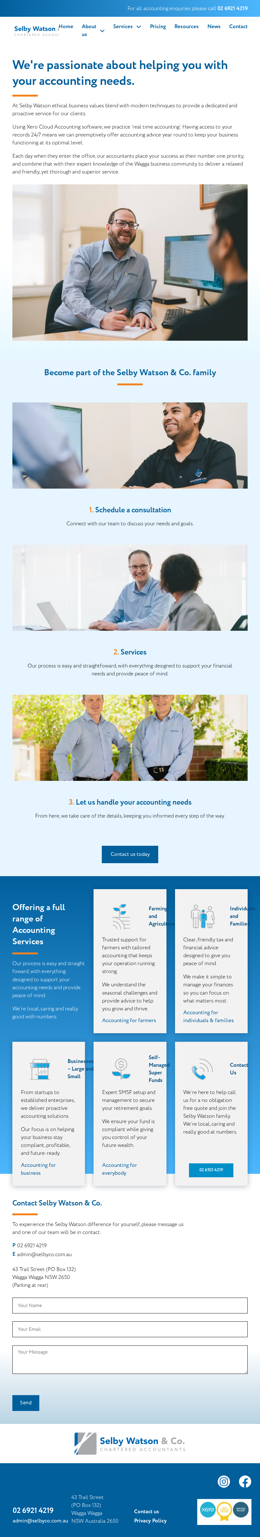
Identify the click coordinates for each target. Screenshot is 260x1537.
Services (123, 26)
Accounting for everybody (119, 1169)
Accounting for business (38, 1169)
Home (66, 26)
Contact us (146, 1511)
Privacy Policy (150, 1521)
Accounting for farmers (129, 1020)
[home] (35, 31)
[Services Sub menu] (138, 26)
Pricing (158, 26)
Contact (238, 26)
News (214, 26)
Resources (186, 26)
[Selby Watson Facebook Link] (245, 1482)
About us (89, 30)
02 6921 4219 (211, 1170)
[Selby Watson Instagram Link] (224, 1482)
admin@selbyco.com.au (44, 1254)
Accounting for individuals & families (208, 1016)
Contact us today (130, 854)
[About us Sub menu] (102, 31)
